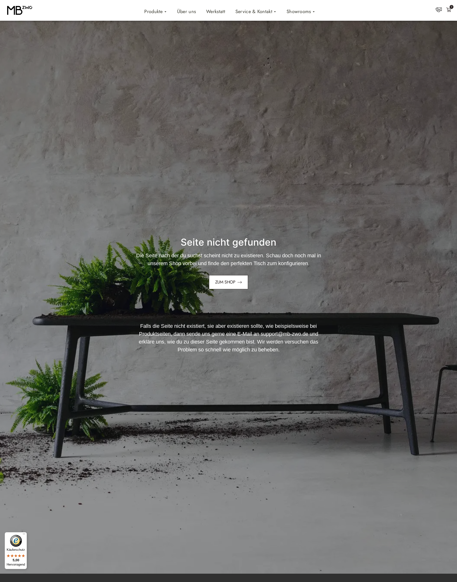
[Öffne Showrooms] (313, 11)
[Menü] (24, 535)
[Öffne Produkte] (165, 11)
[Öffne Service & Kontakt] (274, 11)
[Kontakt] (439, 10)
